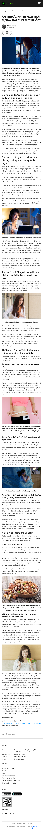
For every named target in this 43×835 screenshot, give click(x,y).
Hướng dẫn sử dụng (8, 768)
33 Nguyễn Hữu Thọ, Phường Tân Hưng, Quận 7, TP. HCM (25, 750)
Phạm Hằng (11, 26)
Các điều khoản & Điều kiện (11, 780)
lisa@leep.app (19, 759)
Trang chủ (5, 11)
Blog (3, 773)
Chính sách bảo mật (9, 783)
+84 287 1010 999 (20, 756)
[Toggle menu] (39, 3)
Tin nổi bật (22, 11)
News (13, 11)
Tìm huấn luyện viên (8, 778)
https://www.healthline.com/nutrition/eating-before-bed (21, 723)
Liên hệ (4, 770)
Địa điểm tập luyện (8, 775)
